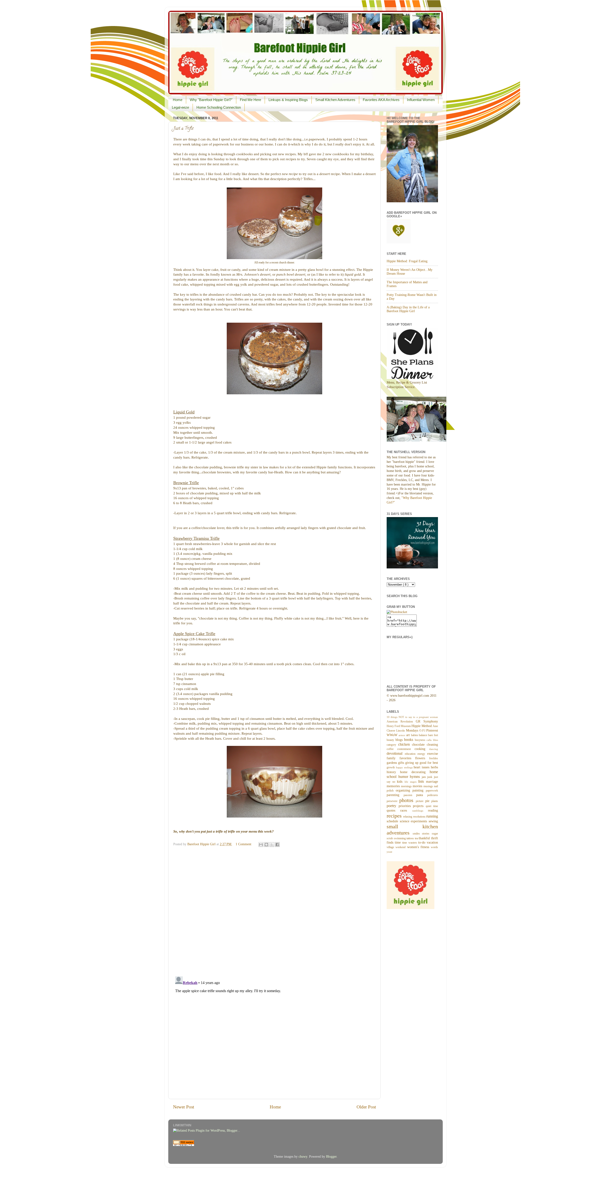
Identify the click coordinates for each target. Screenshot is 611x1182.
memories (394, 786)
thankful (425, 838)
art (408, 735)
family (393, 758)
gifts (401, 763)
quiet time (432, 806)
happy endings (405, 767)
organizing (404, 790)
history (393, 772)
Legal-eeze (180, 107)
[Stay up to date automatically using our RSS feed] (183, 1145)
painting (419, 790)
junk (430, 777)
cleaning (432, 744)
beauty (391, 740)
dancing (433, 749)
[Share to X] (271, 844)
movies (418, 786)
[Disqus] (274, 910)
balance (423, 735)
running (432, 816)
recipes (395, 816)
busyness (421, 740)
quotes (393, 810)
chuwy (303, 1156)
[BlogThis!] (266, 844)
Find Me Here (250, 100)
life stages (411, 781)
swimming (400, 838)
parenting (395, 795)
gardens (392, 763)
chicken (405, 744)
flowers (422, 758)
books (409, 740)
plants (434, 801)
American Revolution (401, 721)
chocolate (419, 744)
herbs (434, 767)
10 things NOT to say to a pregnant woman (412, 717)
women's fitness (419, 847)
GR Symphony (427, 721)
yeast (389, 851)
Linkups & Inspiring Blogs (288, 100)
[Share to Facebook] (277, 844)
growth (391, 767)
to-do (422, 842)
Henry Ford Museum (399, 726)
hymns (416, 777)
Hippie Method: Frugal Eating (407, 261)
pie (428, 801)
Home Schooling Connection (218, 107)
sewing (433, 821)
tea (417, 838)
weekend (401, 847)
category (392, 744)
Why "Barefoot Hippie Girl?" (211, 100)
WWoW (393, 735)
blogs (399, 740)
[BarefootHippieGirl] (397, 612)
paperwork (432, 790)
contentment (405, 749)
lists (422, 781)
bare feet (433, 735)
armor (402, 735)
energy (422, 753)
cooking (422, 749)
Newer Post (183, 1106)
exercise (432, 753)
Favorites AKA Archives (381, 100)
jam (424, 777)
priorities (406, 806)
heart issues (422, 767)
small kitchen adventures (412, 830)
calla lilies (432, 739)
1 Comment (243, 844)
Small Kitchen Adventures (335, 100)
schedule (393, 821)
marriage (432, 781)
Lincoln (401, 730)
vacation (432, 842)
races (406, 810)
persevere (393, 801)
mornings (407, 786)
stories (427, 833)
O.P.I (422, 730)
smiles (417, 833)
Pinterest (432, 730)
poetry (393, 806)
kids (401, 781)
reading (433, 810)
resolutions (419, 816)
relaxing (408, 816)
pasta (421, 795)
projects (419, 806)
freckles (433, 758)
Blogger (331, 1156)
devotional (396, 753)
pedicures (432, 795)
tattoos (410, 838)
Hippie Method (422, 726)
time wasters (410, 842)
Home (177, 100)
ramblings (420, 810)
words (434, 847)
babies (415, 735)
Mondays (412, 730)
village (391, 847)
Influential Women (421, 100)
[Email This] (260, 844)
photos (407, 800)
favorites (407, 758)
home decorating (415, 772)
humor (404, 777)
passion (410, 795)
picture (420, 801)
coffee (392, 749)
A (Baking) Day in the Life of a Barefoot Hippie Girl (408, 309)
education (411, 753)
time (398, 842)
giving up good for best (421, 763)
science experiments (414, 821)
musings (428, 786)
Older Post (366, 1106)
